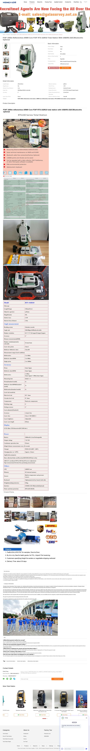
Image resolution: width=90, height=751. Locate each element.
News (43, 745)
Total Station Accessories (8, 738)
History (24, 736)
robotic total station (21, 661)
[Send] (86, 748)
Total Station (5, 733)
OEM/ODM (46, 736)
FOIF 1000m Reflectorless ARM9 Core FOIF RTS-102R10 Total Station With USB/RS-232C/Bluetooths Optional (39, 34)
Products (32, 2)
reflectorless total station (32, 661)
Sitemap (51, 745)
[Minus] (86, 718)
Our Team (25, 741)
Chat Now (76, 2)
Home (25, 2)
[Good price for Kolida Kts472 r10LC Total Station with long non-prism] (77, 699)
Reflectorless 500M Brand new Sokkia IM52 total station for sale (34, 711)
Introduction (25, 733)
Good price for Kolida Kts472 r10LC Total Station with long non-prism (77, 711)
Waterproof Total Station (12, 710)
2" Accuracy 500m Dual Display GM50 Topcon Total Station (55, 711)
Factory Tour (48, 2)
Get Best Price (55, 67)
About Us (39, 2)
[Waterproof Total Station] (12, 699)
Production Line (47, 733)
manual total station (10, 661)
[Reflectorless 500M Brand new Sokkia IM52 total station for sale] (34, 699)
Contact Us (68, 2)
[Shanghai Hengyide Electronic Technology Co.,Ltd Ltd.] (10, 2)
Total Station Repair (7, 741)
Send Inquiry (57, 679)
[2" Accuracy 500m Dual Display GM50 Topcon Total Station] (55, 699)
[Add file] (62, 748)
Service (25, 738)
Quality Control (58, 2)
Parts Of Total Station (7, 736)
